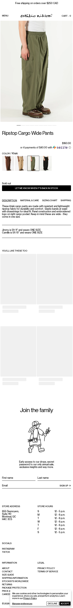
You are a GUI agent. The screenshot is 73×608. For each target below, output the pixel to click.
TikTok (6, 552)
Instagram (8, 549)
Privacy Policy (30, 598)
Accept (65, 603)
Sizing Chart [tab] (49, 200)
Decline (52, 603)
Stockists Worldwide (15, 581)
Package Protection (14, 587)
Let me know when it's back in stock (36, 188)
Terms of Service (48, 571)
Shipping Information (15, 578)
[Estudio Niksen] (36, 15)
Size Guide (8, 574)
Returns (7, 584)
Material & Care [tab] (29, 200)
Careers (7, 594)
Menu (5, 15)
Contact (7, 571)
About (6, 568)
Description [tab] (9, 200)
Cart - (66, 15)
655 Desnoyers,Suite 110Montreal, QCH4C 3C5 (10, 515)
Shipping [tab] (66, 200)
